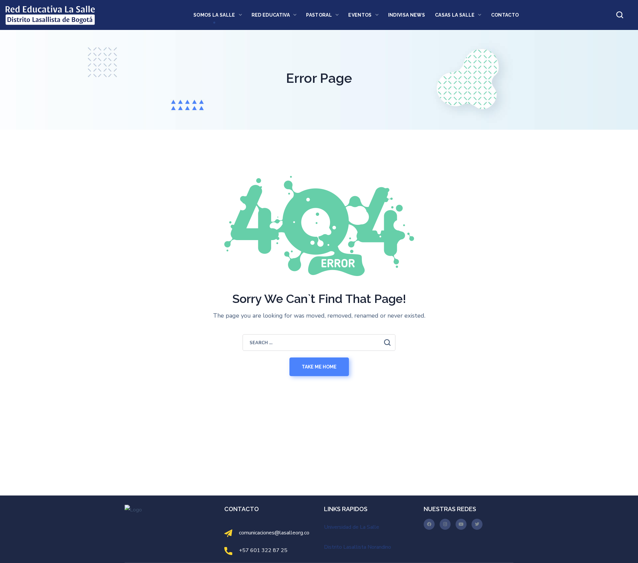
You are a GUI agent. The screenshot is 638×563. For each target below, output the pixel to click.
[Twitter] (477, 524)
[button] (619, 15)
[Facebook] (429, 524)
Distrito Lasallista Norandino (357, 547)
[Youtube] (461, 524)
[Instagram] (445, 524)
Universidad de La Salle (351, 527)
